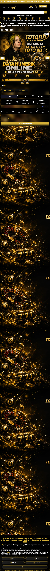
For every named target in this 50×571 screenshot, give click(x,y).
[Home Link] (12, 7)
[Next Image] (47, 58)
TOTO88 (3, 544)
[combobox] (23, 12)
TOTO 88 (8, 552)
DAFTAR (14, 563)
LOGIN (37, 559)
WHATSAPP (37, 563)
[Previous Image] (2, 58)
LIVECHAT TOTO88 (25, 124)
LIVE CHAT (26, 567)
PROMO (14, 559)
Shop (4, 7)
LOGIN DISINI (22, 90)
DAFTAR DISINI (7, 90)
